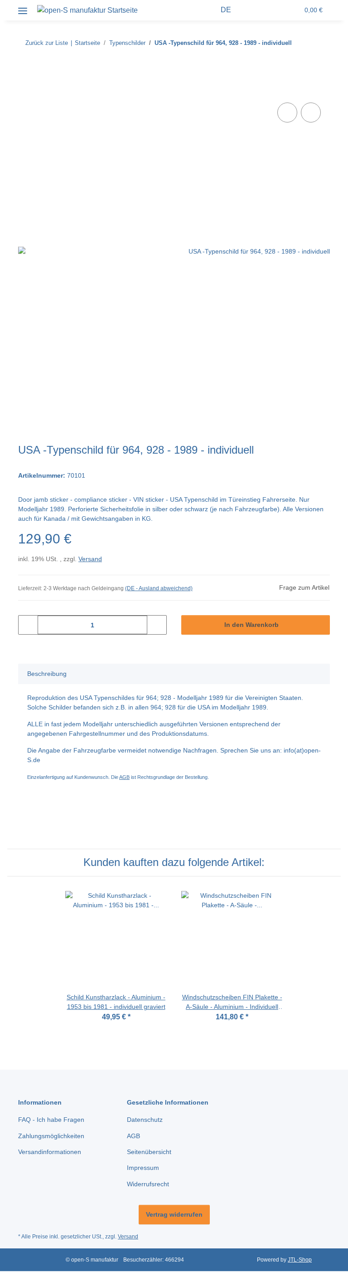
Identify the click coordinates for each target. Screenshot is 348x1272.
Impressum (143, 1167)
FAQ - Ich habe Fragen (51, 1119)
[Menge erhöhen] (156, 625)
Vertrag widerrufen (174, 1214)
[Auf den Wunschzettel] (311, 112)
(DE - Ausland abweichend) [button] (159, 588)
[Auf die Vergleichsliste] (287, 112)
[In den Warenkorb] (25, 90)
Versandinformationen (49, 1151)
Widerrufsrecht (148, 1184)
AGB (124, 777)
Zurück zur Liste (46, 42)
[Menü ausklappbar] (22, 7)
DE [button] (226, 10)
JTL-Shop (300, 1260)
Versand (90, 559)
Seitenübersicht (149, 1151)
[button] (208, 10)
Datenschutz (145, 1119)
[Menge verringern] (28, 625)
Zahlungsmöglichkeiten (51, 1136)
